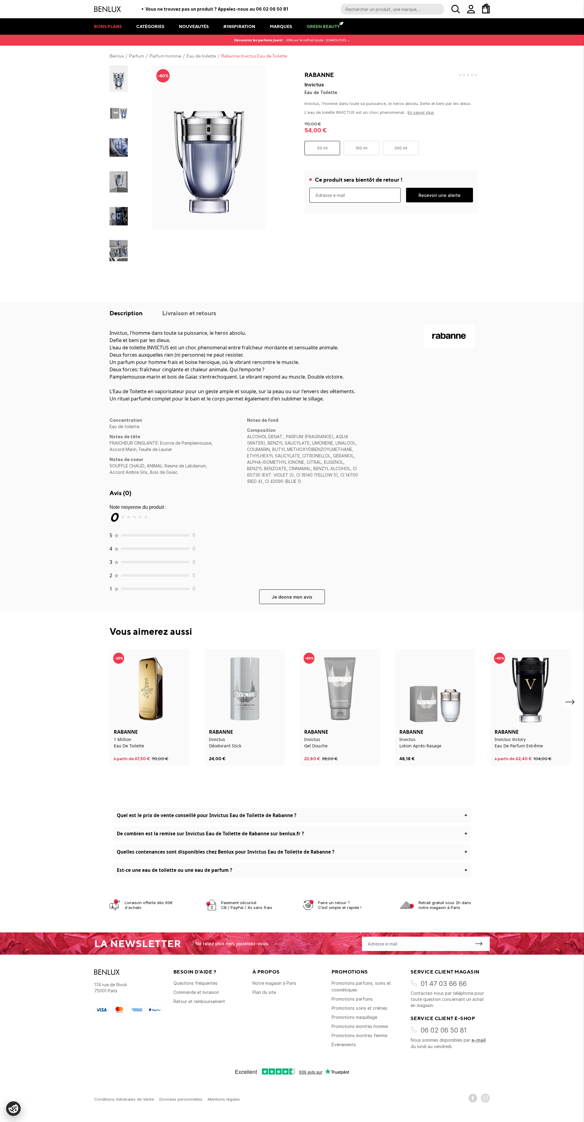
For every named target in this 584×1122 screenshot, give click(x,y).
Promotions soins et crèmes (359, 1008)
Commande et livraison (196, 992)
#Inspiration (239, 26)
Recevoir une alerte (440, 195)
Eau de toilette (201, 56)
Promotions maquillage (354, 1017)
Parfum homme (165, 56)
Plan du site (264, 992)
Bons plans (108, 26)
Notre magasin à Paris (274, 983)
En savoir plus (421, 112)
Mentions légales (224, 1099)
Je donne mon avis (292, 596)
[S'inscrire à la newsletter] (479, 944)
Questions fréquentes (195, 983)
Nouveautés (194, 26)
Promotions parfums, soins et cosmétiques (361, 986)
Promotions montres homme (360, 1026)
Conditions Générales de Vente (124, 1099)
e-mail (478, 1040)
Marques (281, 26)
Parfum (136, 56)
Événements (344, 1044)
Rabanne (319, 75)
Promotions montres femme (359, 1035)
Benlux (116, 56)
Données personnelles (180, 1099)
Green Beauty (323, 26)
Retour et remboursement (199, 1001)
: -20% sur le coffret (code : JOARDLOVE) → (292, 40)
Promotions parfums (352, 998)
